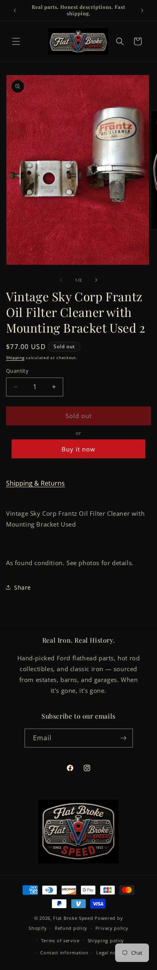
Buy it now (78, 449)
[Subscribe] (123, 738)
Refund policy (71, 928)
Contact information (64, 953)
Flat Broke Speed (73, 918)
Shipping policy (106, 940)
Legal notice (110, 953)
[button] (16, 41)
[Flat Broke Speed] (78, 832)
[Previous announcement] (15, 10)
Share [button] (22, 587)
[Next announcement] (142, 10)
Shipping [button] (15, 357)
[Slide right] (96, 280)
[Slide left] (61, 280)
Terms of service (60, 940)
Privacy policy (111, 928)
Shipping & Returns (35, 483)
